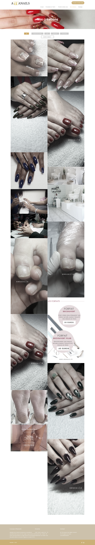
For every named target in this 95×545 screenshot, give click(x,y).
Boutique (80, 7)
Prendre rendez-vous (78, 2)
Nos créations (73, 7)
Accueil (41, 7)
